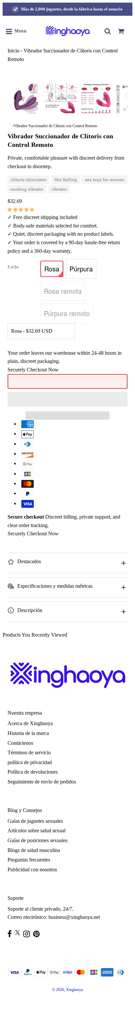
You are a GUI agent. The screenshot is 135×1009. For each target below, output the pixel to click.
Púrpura (81, 268)
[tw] (19, 932)
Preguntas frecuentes (29, 859)
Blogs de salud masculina (34, 850)
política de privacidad (30, 762)
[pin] (38, 933)
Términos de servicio (29, 752)
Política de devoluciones (33, 772)
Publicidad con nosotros (32, 869)
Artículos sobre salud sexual (37, 830)
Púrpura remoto (67, 313)
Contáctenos (20, 743)
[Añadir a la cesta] (8, 543)
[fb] (11, 933)
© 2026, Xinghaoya (67, 989)
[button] (21, 209)
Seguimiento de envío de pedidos (42, 781)
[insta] (28, 933)
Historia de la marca (28, 733)
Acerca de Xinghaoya (30, 723)
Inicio (13, 50)
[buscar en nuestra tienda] (107, 31)
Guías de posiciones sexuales (38, 840)
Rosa (51, 268)
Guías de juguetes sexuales (35, 821)
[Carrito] (120, 31)
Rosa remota (63, 291)
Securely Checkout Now (33, 369)
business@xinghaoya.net (74, 917)
